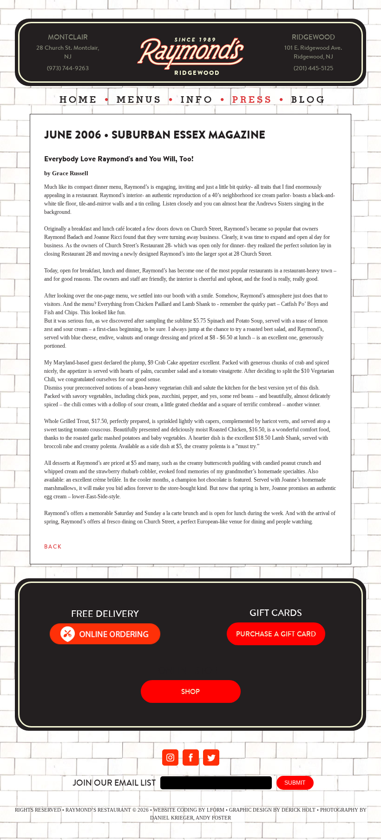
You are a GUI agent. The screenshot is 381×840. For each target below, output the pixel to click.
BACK (53, 546)
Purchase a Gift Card (276, 634)
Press (252, 100)
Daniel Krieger (171, 817)
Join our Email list (114, 783)
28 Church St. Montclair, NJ (67, 52)
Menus (139, 100)
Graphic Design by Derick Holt (272, 810)
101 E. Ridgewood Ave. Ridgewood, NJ (313, 52)
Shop (190, 691)
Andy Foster (213, 817)
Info (197, 100)
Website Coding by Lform (188, 810)
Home (78, 100)
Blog (308, 100)
